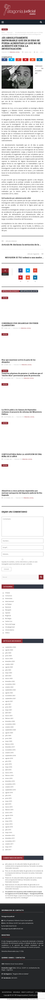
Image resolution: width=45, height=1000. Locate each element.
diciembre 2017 (10, 747)
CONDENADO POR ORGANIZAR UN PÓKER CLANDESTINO (20, 324)
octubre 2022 (9, 687)
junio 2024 (8, 656)
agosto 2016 (9, 758)
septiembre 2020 (10, 730)
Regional (8, 615)
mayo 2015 (8, 801)
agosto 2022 (9, 693)
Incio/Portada (7, 992)
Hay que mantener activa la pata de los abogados (18, 361)
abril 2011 (8, 850)
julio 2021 (8, 704)
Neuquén (8, 610)
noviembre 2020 (10, 724)
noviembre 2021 (10, 695)
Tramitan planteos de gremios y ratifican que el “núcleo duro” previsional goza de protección (22, 374)
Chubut (7, 593)
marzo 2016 (9, 773)
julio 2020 (8, 735)
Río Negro (8, 618)
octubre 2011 (9, 844)
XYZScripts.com (33, 999)
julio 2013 (8, 830)
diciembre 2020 (10, 721)
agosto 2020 (9, 733)
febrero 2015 (9, 810)
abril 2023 (8, 676)
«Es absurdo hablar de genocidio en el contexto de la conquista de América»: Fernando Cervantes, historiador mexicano (24, 866)
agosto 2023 (9, 667)
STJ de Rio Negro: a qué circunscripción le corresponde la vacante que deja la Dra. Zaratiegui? (24, 897)
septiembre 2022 (10, 690)
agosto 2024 (9, 650)
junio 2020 (8, 738)
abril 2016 (8, 770)
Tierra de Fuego (10, 624)
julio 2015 (8, 795)
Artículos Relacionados (10, 291)
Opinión (7, 613)
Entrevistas (8, 598)
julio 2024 (8, 653)
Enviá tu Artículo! (27, 992)
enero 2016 (8, 778)
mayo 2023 (8, 673)
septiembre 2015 (10, 790)
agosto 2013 (9, 827)
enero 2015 (8, 812)
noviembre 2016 (10, 750)
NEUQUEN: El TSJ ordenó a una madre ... (24, 257)
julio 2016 (8, 761)
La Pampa (8, 604)
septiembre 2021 (10, 698)
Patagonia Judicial (15, 52)
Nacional (4, 29)
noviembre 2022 (10, 684)
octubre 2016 (9, 753)
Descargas (16, 992)
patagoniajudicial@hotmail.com (13, 929)
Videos (7, 633)
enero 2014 (8, 824)
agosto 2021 (9, 701)
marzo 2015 (9, 807)
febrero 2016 (9, 775)
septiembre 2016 (10, 755)
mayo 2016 (8, 767)
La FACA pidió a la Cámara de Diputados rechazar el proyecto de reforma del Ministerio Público (22, 412)
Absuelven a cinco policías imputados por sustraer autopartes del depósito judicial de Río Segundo (22, 493)
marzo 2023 (9, 678)
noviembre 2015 (10, 784)
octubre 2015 (9, 787)
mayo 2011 (8, 847)
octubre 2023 (9, 664)
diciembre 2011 (10, 838)
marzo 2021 (9, 715)
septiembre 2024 (10, 647)
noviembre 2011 (10, 841)
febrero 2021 (9, 718)
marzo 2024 (9, 658)
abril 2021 (8, 713)
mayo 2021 (8, 710)
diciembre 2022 (10, 681)
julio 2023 (8, 670)
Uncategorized (10, 627)
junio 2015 (8, 798)
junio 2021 (8, 707)
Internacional (9, 601)
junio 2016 (8, 764)
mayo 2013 (8, 832)
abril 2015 (8, 804)
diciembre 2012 (10, 835)
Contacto (38, 992)
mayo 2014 (8, 821)
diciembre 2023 (10, 661)
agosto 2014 (9, 815)
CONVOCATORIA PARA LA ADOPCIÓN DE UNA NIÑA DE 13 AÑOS (22, 455)
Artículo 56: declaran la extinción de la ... (21, 244)
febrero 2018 (9, 744)
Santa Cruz (8, 621)
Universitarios (9, 630)
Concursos (8, 596)
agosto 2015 (9, 792)
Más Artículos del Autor (29, 291)
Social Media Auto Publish (14, 999)
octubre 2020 (9, 727)
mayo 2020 (8, 741)
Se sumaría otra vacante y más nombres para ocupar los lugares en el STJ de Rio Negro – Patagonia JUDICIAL (24, 893)
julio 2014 (8, 818)
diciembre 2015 (10, 781)
